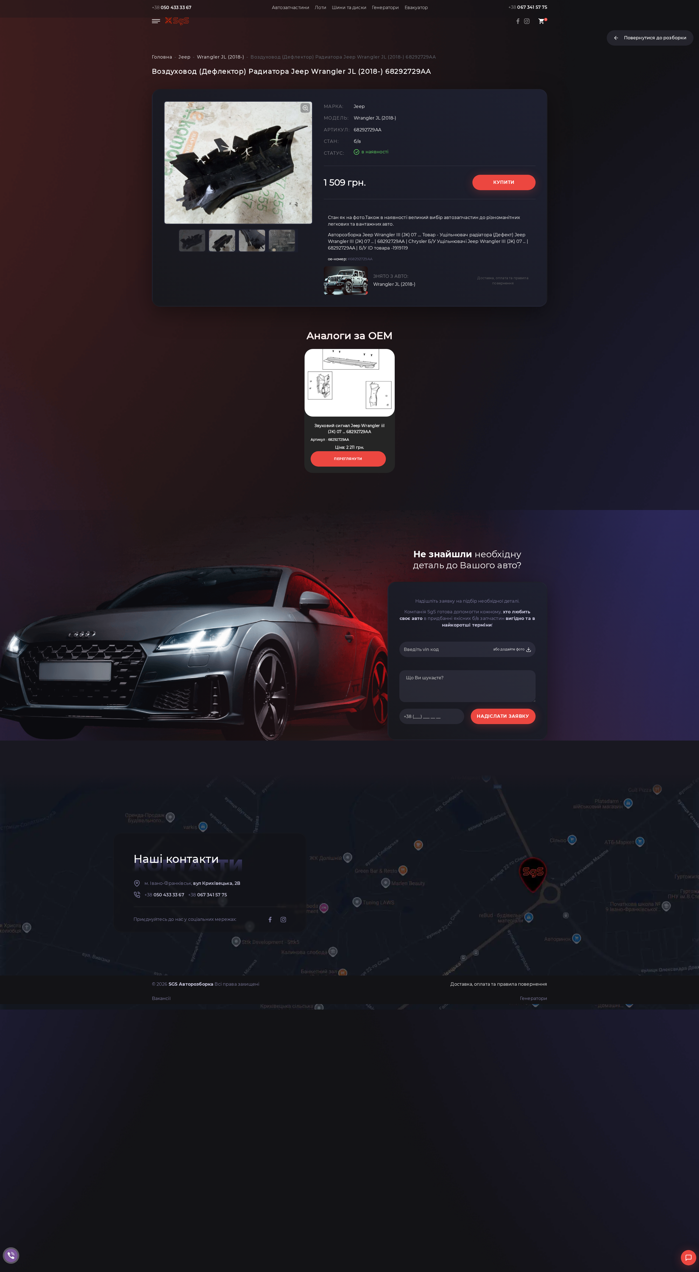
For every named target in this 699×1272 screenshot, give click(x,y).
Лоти (320, 7)
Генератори (385, 7)
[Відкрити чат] (688, 1257)
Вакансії (161, 998)
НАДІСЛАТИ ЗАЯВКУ (503, 716)
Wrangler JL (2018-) (394, 284)
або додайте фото (509, 649)
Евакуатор (416, 7)
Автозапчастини (290, 7)
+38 (172, 7)
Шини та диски (349, 7)
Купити (503, 182)
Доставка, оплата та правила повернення (502, 280)
